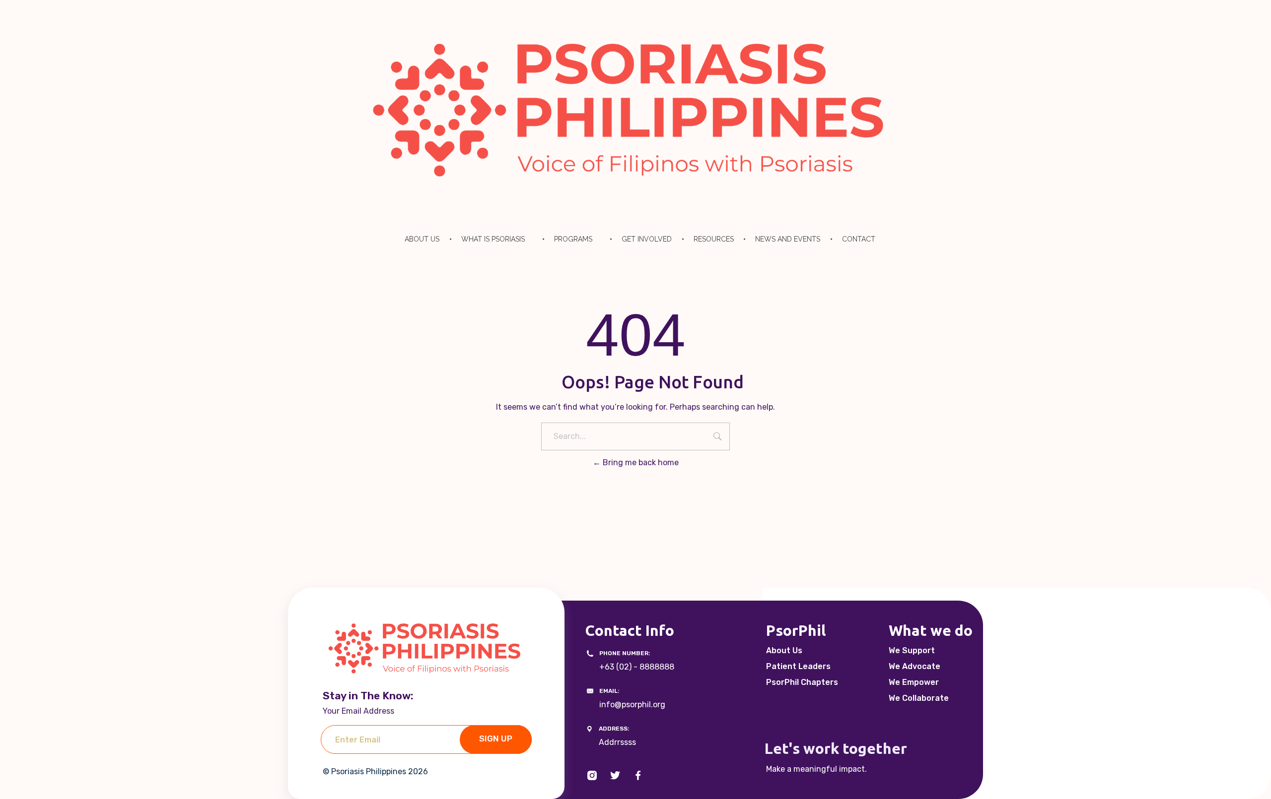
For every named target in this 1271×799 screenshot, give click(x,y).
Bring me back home (640, 462)
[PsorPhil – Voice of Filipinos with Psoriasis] (635, 109)
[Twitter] (615, 776)
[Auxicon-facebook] (638, 776)
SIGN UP (495, 738)
